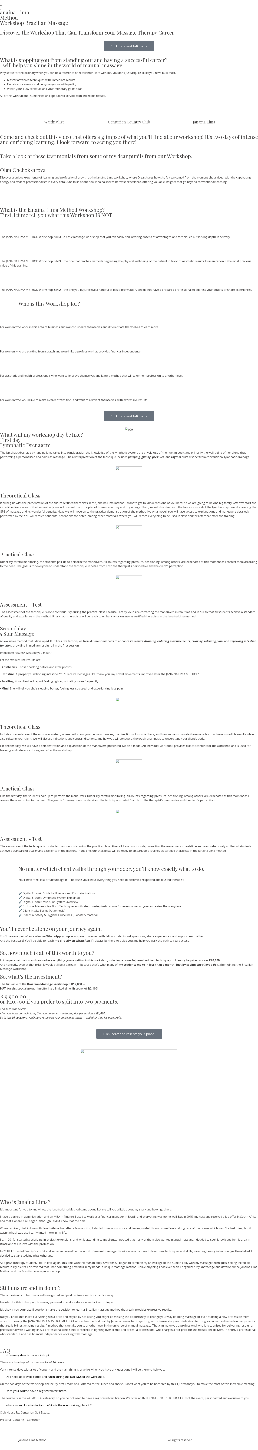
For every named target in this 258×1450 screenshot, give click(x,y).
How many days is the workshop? (27, 1355)
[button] (1, 182)
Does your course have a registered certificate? (36, 1391)
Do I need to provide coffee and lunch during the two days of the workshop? (55, 1377)
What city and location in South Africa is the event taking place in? (49, 1405)
